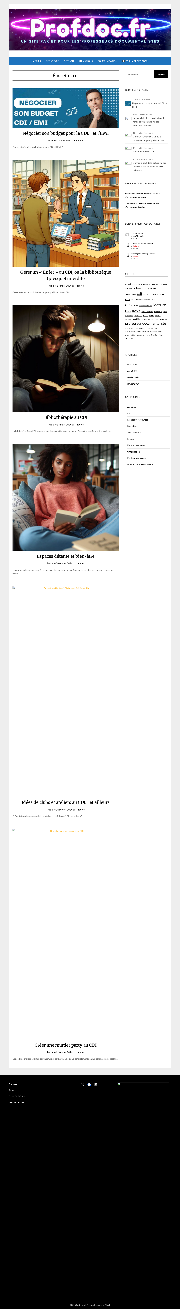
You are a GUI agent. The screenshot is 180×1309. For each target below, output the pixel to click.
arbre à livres (145, 284)
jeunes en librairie (145, 306)
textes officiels (158, 335)
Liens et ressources (136, 445)
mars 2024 (132, 371)
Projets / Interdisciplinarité (140, 464)
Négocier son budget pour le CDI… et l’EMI (66, 133)
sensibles (153, 331)
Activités (131, 407)
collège (145, 294)
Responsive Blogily (102, 1305)
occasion (157, 316)
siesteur (139, 335)
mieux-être (129, 316)
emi (127, 299)
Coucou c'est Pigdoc (138, 233)
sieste (160, 331)
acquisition (136, 284)
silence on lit (147, 335)
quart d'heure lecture (133, 331)
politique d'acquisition (132, 319)
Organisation (133, 451)
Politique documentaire (138, 458)
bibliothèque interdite (159, 284)
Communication (107, 61)
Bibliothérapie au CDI (65, 417)
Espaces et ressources (137, 419)
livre (128, 311)
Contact (12, 1090)
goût (153, 299)
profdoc (144, 319)
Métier (36, 61)
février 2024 (133, 377)
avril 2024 (132, 364)
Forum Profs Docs (17, 1096)
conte (162, 294)
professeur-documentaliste (157, 319)
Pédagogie (52, 61)
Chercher (161, 74)
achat (128, 284)
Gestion (69, 61)
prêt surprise (140, 328)
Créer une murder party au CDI (66, 1045)
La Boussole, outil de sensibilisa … (143, 243)
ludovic (79, 140)
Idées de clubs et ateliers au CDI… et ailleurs (66, 802)
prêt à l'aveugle (151, 328)
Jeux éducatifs (134, 432)
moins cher (138, 316)
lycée (165, 312)
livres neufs (158, 312)
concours (154, 294)
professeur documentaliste (145, 323)
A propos (13, 1084)
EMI (129, 413)
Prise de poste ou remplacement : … (144, 254)
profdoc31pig (138, 236)
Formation (132, 426)
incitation (131, 305)
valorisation (129, 338)
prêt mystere (129, 328)
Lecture (130, 439)
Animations (86, 61)
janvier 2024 (133, 383)
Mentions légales (16, 1102)
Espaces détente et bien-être (65, 556)
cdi (139, 293)
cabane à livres (130, 294)
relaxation (145, 331)
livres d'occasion (147, 312)
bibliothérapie (130, 288)
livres (136, 311)
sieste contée (130, 335)
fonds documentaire (143, 299)
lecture (159, 304)
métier (145, 316)
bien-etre (141, 288)
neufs (151, 316)
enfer (133, 299)
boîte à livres (151, 288)
